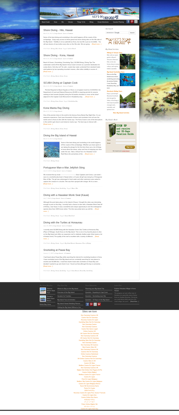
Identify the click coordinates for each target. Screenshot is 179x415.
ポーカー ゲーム (89, 406)
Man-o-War (75, 188)
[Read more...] (96, 44)
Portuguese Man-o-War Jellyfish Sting (64, 167)
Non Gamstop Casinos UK (89, 315)
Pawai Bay (83, 271)
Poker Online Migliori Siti (89, 404)
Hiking (91, 22)
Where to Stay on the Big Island (67, 288)
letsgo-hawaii (58, 33)
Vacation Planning (118, 22)
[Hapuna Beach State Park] (43, 291)
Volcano (70, 22)
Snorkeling (63, 188)
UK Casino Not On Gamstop (89, 333)
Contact (55, 2)
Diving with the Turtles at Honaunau (62, 222)
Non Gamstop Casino (89, 324)
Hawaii (57, 76)
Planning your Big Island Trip (94, 288)
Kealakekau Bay (73, 101)
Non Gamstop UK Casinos (89, 345)
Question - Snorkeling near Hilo (95, 296)
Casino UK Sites (89, 363)
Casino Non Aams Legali (90, 329)
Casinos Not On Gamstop (84, 5)
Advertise (62, 2)
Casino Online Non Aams (89, 397)
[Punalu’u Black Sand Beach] (43, 298)
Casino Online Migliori (89, 372)
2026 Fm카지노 (89, 390)
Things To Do (81, 22)
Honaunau (79, 243)
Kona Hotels (87, 2)
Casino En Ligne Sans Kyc (89, 409)
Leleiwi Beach (72, 48)
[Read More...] (134, 301)
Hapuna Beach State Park (51, 291)
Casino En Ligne (89, 377)
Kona (55, 22)
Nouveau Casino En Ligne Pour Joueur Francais (89, 393)
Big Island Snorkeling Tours (115, 72)
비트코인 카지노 (89, 399)
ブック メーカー (89, 402)
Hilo (62, 22)
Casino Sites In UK (89, 361)
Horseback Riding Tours (114, 91)
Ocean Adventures (103, 22)
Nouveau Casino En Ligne (89, 320)
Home (42, 2)
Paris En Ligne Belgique (89, 379)
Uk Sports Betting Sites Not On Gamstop (51, 5)
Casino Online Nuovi (70, 5)
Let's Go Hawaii (89, 13)
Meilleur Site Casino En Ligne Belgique (89, 381)
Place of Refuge (86, 243)
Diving (53, 48)
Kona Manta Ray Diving (56, 108)
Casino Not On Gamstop (90, 317)
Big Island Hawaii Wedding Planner (68, 303)
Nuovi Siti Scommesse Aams (89, 386)
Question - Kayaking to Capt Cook (96, 292)
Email (136, 21)
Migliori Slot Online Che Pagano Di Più (89, 370)
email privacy (126, 151)
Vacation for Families (64, 296)
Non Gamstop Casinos (89, 326)
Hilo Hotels (78, 2)
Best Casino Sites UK (89, 347)
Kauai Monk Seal (70, 216)
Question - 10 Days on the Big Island (97, 300)
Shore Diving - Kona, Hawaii (58, 55)
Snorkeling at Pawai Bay (56, 250)
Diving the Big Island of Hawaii (60, 135)
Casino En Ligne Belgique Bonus (89, 383)
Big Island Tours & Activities (66, 300)
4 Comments (67, 253)
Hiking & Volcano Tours (114, 52)
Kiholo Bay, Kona (45, 304)
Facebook (128, 22)
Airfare (102, 2)
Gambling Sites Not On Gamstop (123, 2)
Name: (109, 140)
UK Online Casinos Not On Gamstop (89, 358)
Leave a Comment (68, 33)
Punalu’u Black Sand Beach (50, 298)
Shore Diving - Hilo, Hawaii (58, 30)
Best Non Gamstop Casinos (101, 5)
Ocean (60, 48)
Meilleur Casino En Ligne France (89, 365)
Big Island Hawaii (70, 243)
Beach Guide (46, 22)
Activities (95, 2)
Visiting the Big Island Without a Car (69, 307)
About (48, 2)
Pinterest (132, 21)
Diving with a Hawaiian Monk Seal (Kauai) (66, 195)
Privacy (70, 2)
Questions (109, 2)
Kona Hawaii (75, 271)
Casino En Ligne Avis (89, 395)
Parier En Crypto (89, 388)
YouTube (99, 304)
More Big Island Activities (121, 113)
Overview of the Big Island (65, 292)
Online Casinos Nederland (89, 354)
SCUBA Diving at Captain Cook (60, 82)
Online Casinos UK (89, 331)
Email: (109, 143)
